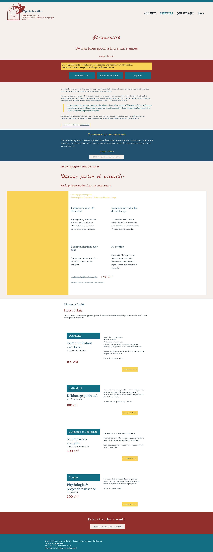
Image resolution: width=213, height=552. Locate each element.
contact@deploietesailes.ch (54, 543)
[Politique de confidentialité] (67, 548)
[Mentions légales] (51, 548)
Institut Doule (84, 125)
